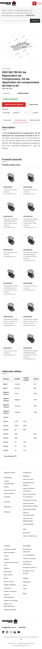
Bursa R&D (26, 533)
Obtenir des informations (14, 104)
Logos (25, 588)
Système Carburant (10, 591)
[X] (11, 632)
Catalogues (26, 582)
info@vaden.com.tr (9, 627)
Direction (7, 568)
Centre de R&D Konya (30, 536)
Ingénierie (26, 476)
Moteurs (7, 512)
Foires (25, 585)
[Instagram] (7, 632)
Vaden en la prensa (29, 558)
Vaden (4, 10)
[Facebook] (3, 632)
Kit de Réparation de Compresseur (13, 16)
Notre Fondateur (9, 493)
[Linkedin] (15, 632)
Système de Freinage (11, 600)
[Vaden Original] (8, 3)
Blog (24, 593)
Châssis (6, 559)
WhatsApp (6, 113)
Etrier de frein (8, 575)
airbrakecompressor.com (21, 646)
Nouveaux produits (10, 549)
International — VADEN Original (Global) (20, 643)
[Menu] (40, 3)
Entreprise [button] (8, 478)
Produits (10, 10)
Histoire (6, 487)
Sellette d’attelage (10, 585)
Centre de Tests (28, 479)
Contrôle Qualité (28, 524)
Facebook (16, 113)
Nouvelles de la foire (29, 567)
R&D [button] (24, 529)
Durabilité (7, 497)
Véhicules (7, 507)
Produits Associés (20, 120)
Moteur (6, 578)
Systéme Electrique (10, 610)
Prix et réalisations (29, 555)
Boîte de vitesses (9, 552)
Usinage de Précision (30, 500)
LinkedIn (35, 113)
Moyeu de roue (9, 581)
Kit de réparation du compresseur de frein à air (17, 13)
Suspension (7, 588)
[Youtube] (19, 632)
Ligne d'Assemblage (29, 509)
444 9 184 (22, 627)
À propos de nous (10, 490)
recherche (35, 21)
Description (7, 120)
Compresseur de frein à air (23, 10)
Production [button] (27, 473)
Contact (7, 502)
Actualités (27, 546)
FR (34, 3)
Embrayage (7, 572)
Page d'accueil (9, 473)
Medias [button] (25, 578)
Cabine (6, 556)
